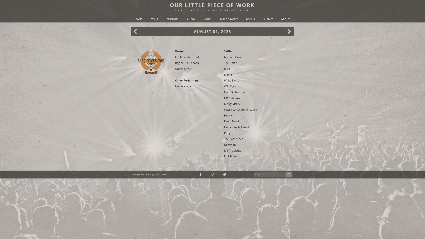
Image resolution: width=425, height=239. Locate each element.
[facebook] (200, 174)
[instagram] (212, 174)
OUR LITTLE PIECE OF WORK (212, 5)
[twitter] (224, 174)
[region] (135, 31)
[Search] (289, 174)
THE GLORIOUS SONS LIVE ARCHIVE (212, 10)
